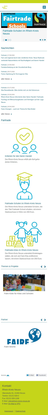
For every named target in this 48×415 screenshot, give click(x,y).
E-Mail (30, 375)
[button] (44, 7)
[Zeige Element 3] (8, 40)
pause (42, 40)
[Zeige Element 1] (4, 40)
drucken (3, 375)
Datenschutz (20, 411)
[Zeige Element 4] (10, 40)
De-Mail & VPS (14, 404)
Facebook (41, 375)
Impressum (8, 411)
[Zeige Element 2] (6, 40)
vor (45, 40)
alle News (5, 79)
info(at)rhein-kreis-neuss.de (19, 401)
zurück (40, 40)
